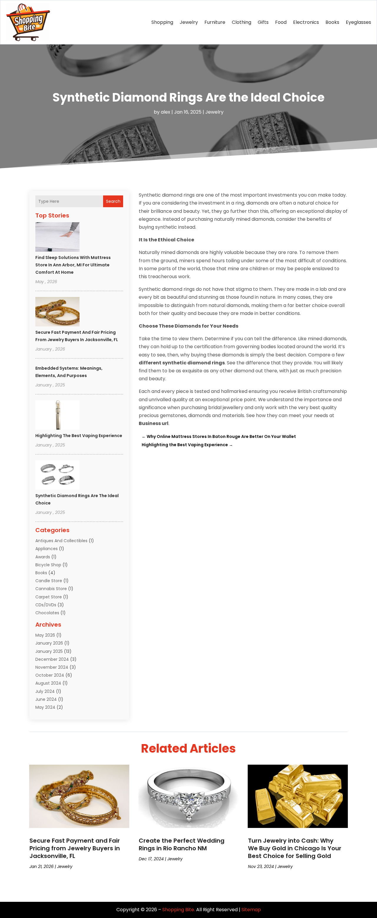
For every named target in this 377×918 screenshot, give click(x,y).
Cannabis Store (51, 589)
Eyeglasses (358, 22)
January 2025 (49, 651)
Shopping (162, 22)
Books (332, 22)
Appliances (46, 549)
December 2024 (52, 659)
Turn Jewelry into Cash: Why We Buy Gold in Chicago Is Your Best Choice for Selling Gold (294, 848)
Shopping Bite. (178, 909)
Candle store (48, 581)
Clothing (241, 22)
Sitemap (251, 909)
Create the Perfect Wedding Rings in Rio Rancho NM (181, 844)
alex (165, 112)
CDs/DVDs (45, 605)
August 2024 (48, 683)
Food (281, 22)
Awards (42, 557)
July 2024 (45, 691)
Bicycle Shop (48, 565)
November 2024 (51, 667)
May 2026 (45, 635)
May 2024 (45, 707)
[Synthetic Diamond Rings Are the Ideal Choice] (57, 476)
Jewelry (189, 22)
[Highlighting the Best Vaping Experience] (57, 415)
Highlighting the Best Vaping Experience (78, 436)
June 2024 (46, 699)
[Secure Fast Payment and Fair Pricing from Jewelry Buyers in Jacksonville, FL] (57, 312)
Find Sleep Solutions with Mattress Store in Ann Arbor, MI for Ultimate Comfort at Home (73, 265)
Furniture (214, 22)
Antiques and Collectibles (61, 541)
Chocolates (47, 613)
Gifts (263, 22)
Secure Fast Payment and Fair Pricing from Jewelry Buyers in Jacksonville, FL (74, 848)
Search (113, 201)
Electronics (306, 22)
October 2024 (49, 675)
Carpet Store (48, 597)
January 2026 (49, 643)
